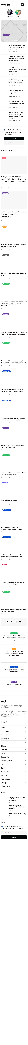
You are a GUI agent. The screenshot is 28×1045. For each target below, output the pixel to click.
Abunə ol (22, 4)
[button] (26, 3)
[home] (8, 4)
